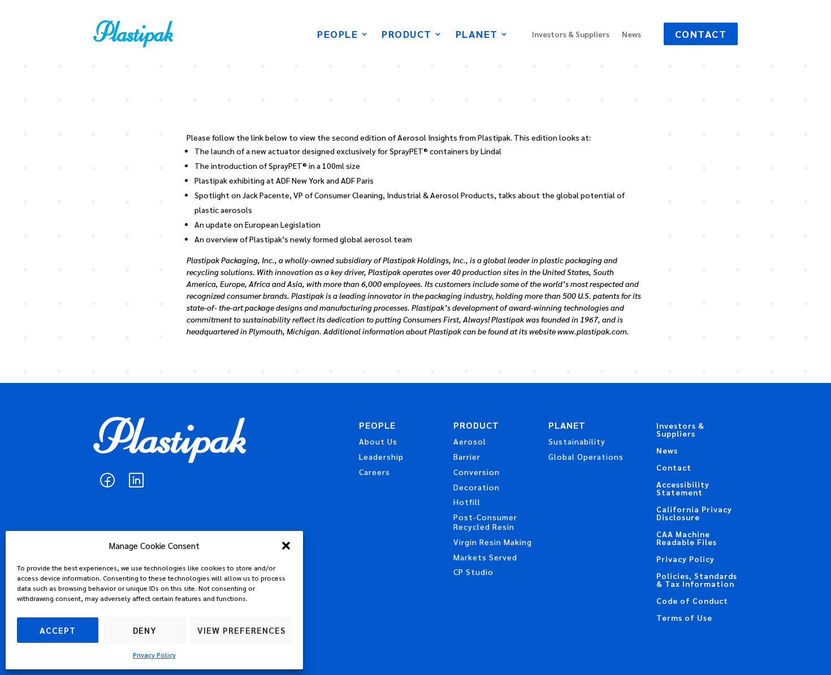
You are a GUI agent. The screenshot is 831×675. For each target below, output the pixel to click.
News (631, 34)
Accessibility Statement (682, 488)
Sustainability (576, 441)
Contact (701, 33)
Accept (58, 630)
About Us (378, 441)
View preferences (241, 630)
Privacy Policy (154, 654)
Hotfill (467, 502)
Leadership (381, 456)
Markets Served (485, 557)
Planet (477, 35)
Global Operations (586, 456)
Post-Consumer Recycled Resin (485, 522)
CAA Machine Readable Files (686, 538)
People (337, 35)
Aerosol (469, 441)
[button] (286, 545)
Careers (374, 472)
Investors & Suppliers (570, 34)
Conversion (476, 472)
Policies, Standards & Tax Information (696, 580)
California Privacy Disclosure (694, 513)
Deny (145, 630)
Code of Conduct (692, 601)
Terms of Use (684, 617)
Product (407, 35)
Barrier (467, 456)
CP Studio (473, 572)
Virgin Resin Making (492, 542)
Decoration (476, 487)
